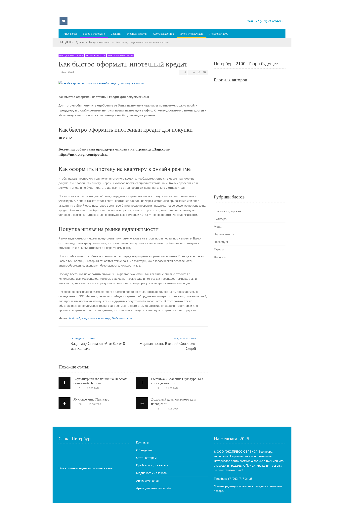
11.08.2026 (172, 408)
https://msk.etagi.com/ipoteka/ (83, 154)
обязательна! (234, 470)
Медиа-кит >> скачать (151, 473)
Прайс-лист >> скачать (152, 465)
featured (74, 318)
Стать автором (146, 457)
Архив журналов (147, 480)
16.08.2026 (95, 404)
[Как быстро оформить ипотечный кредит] (102, 84)
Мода (217, 226)
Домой (80, 42)
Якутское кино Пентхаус (91, 399)
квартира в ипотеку (96, 318)
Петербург (221, 241)
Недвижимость (95, 55)
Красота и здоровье (227, 211)
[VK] (63, 21)
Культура (220, 219)
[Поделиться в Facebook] (199, 72)
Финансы (220, 257)
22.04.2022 (68, 71)
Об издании (144, 450)
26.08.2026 (93, 388)
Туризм (219, 249)
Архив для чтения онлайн (153, 488)
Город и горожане (99, 42)
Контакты (142, 442)
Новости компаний (120, 55)
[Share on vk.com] (204, 72)
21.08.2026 (172, 388)
